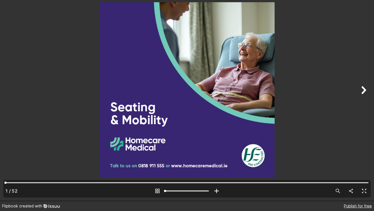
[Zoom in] (216, 190)
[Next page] (363, 100)
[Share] (351, 190)
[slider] (187, 191)
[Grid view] (157, 190)
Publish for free (358, 206)
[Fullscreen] (364, 190)
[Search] (337, 190)
